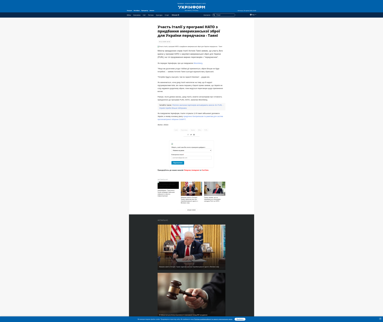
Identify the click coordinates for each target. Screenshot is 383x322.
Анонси (152, 10)
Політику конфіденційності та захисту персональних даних (213, 319)
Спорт (167, 15)
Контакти (207, 15)
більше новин (191, 210)
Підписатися (177, 163)
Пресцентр (144, 10)
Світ (144, 15)
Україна (193, 130)
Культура (159, 15)
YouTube (205, 170)
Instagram (195, 170)
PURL (206, 130)
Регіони (150, 15)
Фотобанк (137, 10)
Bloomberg (198, 63)
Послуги (129, 10)
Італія (176, 130)
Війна (129, 15)
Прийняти (240, 319)
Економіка (137, 15)
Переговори (184, 130)
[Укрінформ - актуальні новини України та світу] (191, 7)
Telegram (187, 170)
